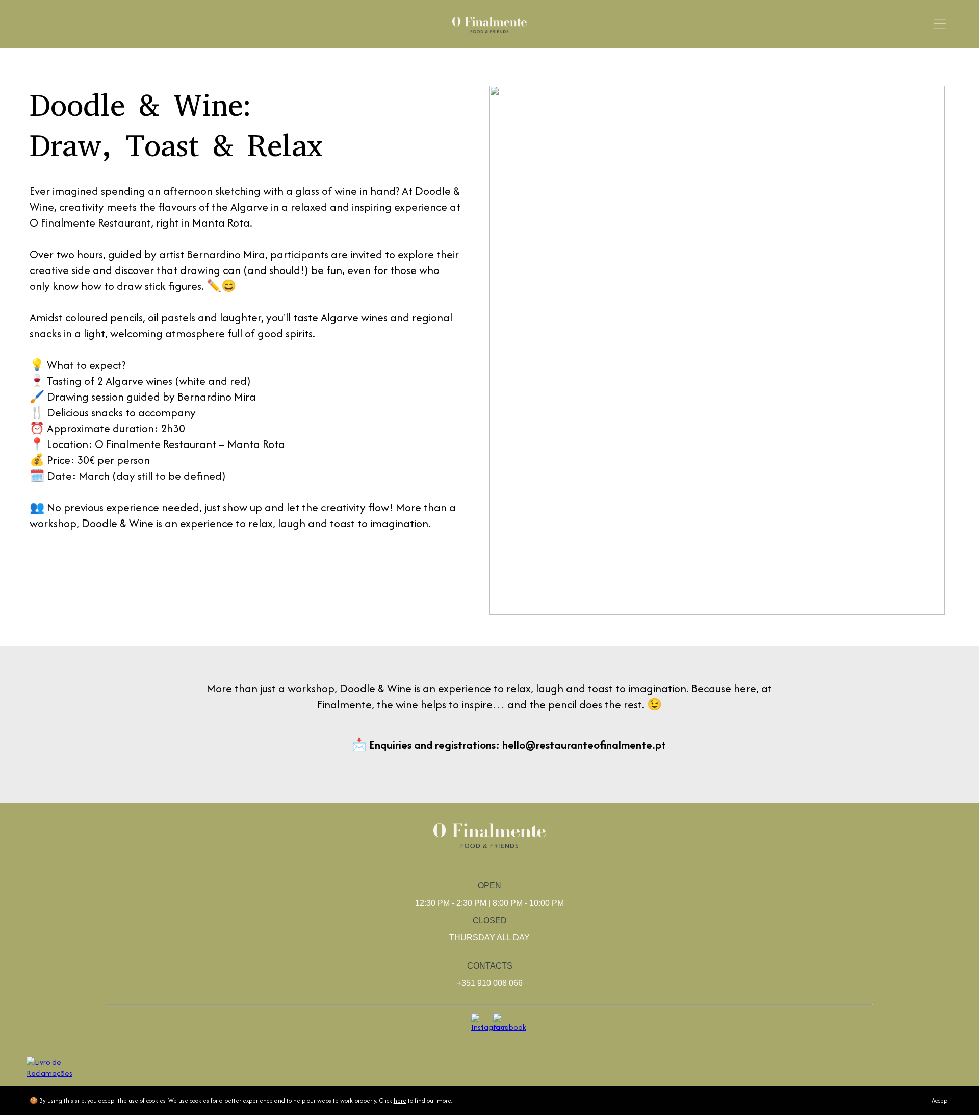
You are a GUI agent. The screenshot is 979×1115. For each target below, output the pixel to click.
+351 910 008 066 (490, 983)
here (400, 1100)
